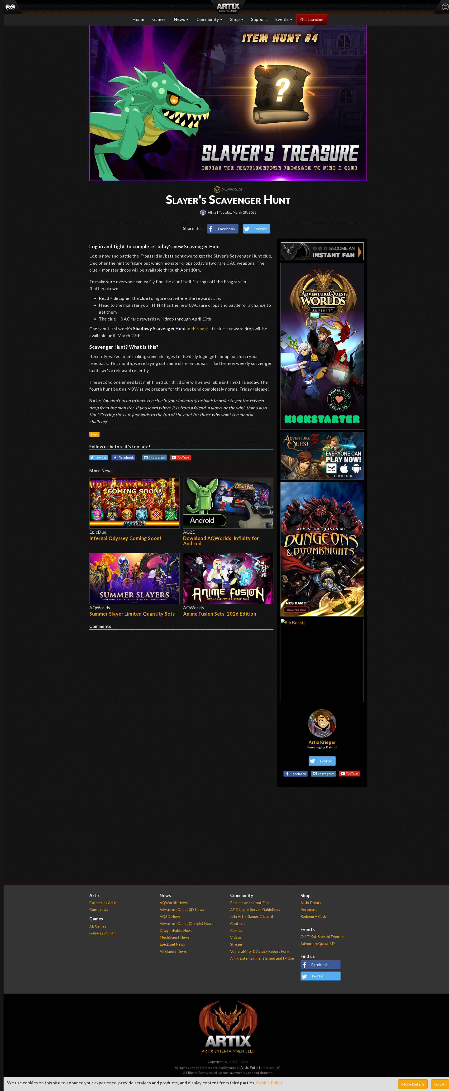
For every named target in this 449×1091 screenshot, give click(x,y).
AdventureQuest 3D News (182, 909)
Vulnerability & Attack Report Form (260, 951)
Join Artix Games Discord (251, 916)
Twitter (260, 228)
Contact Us (98, 909)
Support (259, 19)
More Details (413, 1084)
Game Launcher (102, 933)
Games (159, 19)
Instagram (157, 457)
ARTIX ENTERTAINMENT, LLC (228, 1051)
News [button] (180, 19)
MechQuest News (175, 937)
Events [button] (282, 19)
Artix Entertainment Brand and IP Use (262, 958)
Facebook (227, 228)
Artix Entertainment (257, 1067)
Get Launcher (312, 19)
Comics (236, 930)
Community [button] (208, 19)
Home (138, 19)
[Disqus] (181, 689)
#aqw (94, 434)
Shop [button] (235, 19)
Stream (236, 944)
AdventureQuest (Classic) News (186, 923)
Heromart (309, 909)
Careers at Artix (103, 902)
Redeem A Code (314, 916)
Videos (236, 937)
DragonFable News (176, 930)
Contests (238, 923)
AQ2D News (170, 916)
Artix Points (311, 902)
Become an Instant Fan (249, 902)
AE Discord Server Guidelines (255, 909)
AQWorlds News (174, 902)
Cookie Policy (269, 1082)
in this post (197, 328)
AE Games (97, 926)
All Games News (173, 951)
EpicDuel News (172, 944)
